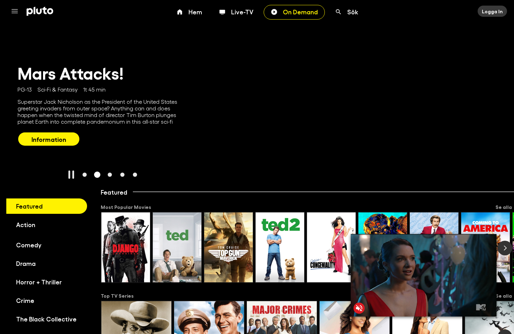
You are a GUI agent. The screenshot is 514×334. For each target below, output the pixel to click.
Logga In (492, 11)
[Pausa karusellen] (71, 174)
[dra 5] (135, 175)
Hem (195, 11)
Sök (352, 11)
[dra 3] (110, 175)
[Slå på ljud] (359, 308)
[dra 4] (122, 175)
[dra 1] (85, 175)
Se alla (503, 207)
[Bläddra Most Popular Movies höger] (505, 248)
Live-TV (242, 11)
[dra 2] (97, 175)
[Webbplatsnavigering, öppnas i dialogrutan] (17, 11)
